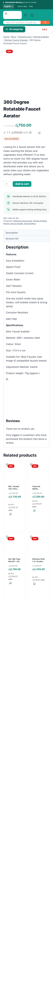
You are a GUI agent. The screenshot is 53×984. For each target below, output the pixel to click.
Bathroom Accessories (23, 221)
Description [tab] (12, 232)
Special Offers (30, 224)
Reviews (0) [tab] (12, 238)
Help (31, 6)
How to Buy (22, 6)
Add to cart (22, 183)
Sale (44, 29)
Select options (39, 520)
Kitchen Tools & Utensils (13, 224)
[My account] (25, 15)
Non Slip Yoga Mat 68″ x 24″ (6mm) (14, 561)
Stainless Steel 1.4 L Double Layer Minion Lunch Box (38, 562)
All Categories (16, 29)
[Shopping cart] (32, 15)
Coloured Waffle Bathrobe (36, 488)
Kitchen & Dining (40, 221)
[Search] (45, 22)
